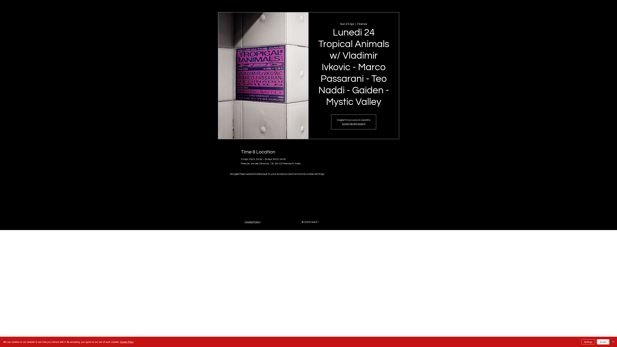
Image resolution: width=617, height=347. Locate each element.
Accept (603, 341)
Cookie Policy (252, 222)
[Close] (613, 341)
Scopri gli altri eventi (354, 124)
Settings (588, 341)
